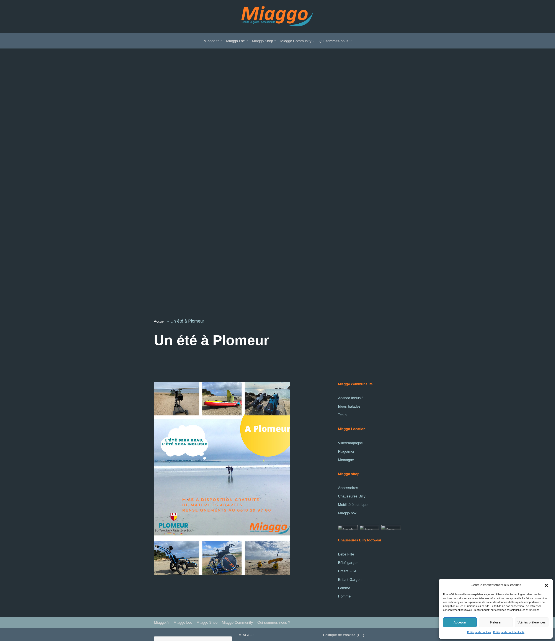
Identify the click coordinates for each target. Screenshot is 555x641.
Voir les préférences (531, 622)
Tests (342, 415)
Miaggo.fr (161, 622)
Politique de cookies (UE (343, 635)
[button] (546, 585)
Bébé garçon (348, 563)
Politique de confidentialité (508, 632)
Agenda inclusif (350, 398)
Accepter (460, 622)
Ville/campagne (350, 443)
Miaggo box (347, 513)
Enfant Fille (347, 571)
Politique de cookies (479, 632)
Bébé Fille (346, 554)
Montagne (346, 460)
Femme (344, 588)
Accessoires (348, 488)
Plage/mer (346, 451)
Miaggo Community (237, 622)
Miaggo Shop (206, 622)
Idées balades (349, 406)
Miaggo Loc (182, 622)
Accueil (159, 321)
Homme (344, 596)
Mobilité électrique (352, 505)
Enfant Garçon (349, 580)
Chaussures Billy (352, 496)
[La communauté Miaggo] (277, 16)
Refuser (495, 622)
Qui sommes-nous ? (335, 41)
